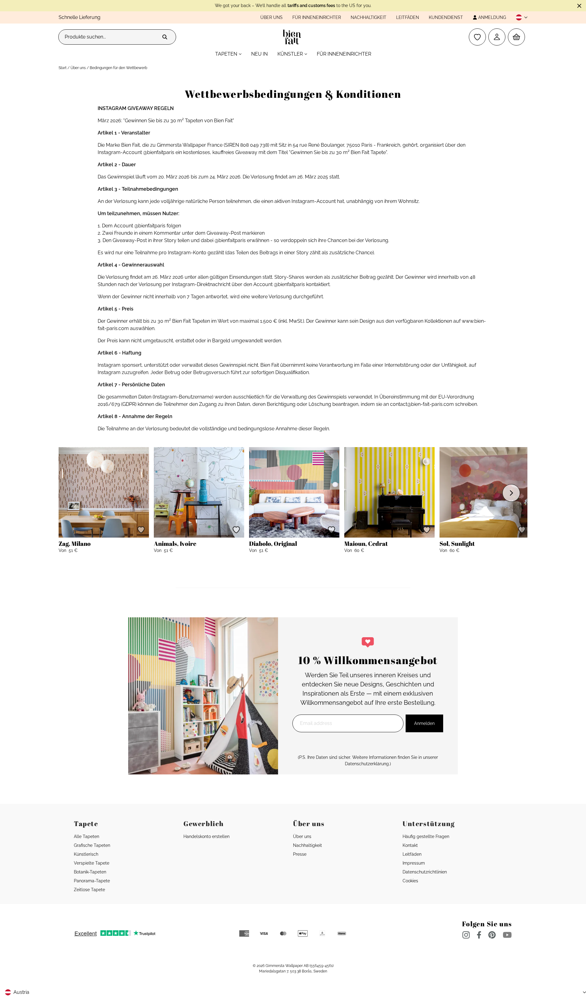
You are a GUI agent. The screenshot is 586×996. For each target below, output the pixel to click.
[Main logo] (293, 37)
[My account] (496, 37)
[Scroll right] (511, 493)
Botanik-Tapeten (90, 871)
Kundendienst (446, 17)
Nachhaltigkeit (368, 17)
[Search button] (164, 37)
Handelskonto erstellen (206, 836)
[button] (519, 17)
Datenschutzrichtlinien (425, 871)
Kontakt (410, 845)
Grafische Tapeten (92, 845)
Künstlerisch (86, 854)
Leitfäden (407, 17)
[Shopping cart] (516, 37)
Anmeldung (492, 17)
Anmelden (424, 723)
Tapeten (226, 54)
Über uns (271, 17)
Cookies (410, 880)
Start (63, 68)
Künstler (290, 54)
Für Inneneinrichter (316, 17)
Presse (299, 854)
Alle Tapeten (86, 836)
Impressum (414, 863)
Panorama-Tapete (92, 880)
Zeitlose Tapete (89, 889)
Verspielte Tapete (91, 863)
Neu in (259, 54)
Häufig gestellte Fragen (426, 836)
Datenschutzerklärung (367, 763)
